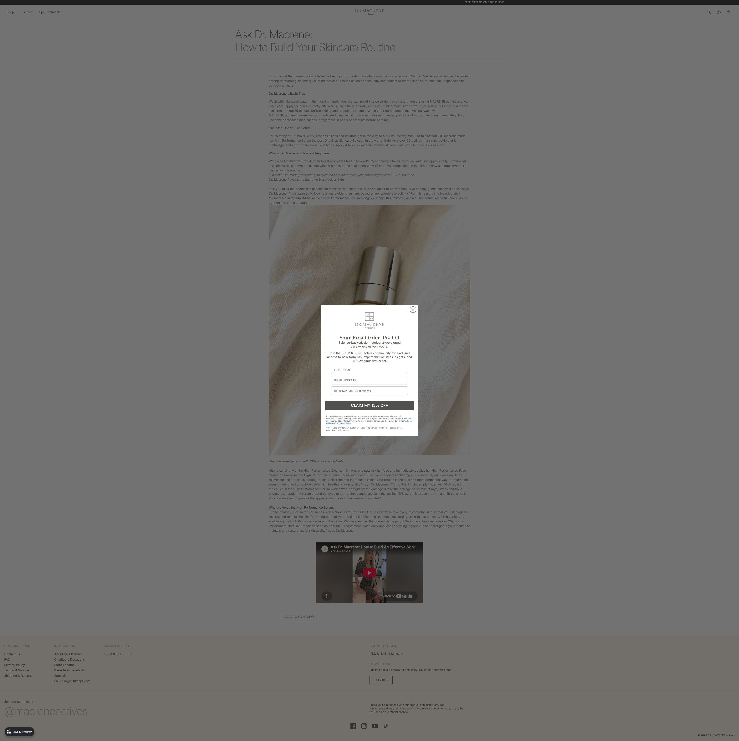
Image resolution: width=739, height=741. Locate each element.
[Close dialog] (413, 310)
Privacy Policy (345, 423)
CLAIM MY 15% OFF (369, 405)
